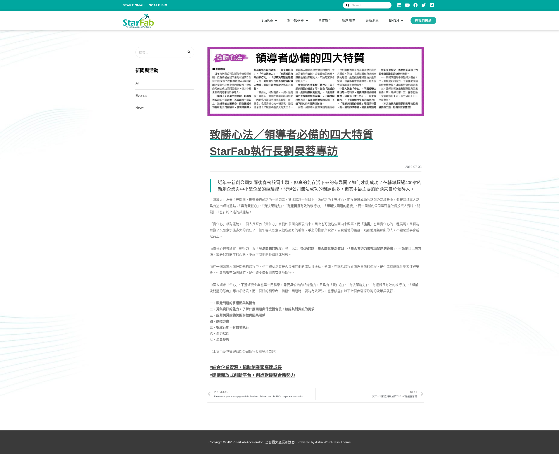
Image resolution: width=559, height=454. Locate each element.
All (137, 83)
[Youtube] (407, 5)
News (140, 108)
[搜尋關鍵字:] (164, 52)
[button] (423, 20)
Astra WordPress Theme (333, 442)
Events (141, 96)
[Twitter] (423, 5)
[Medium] (431, 5)
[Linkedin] (399, 5)
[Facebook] (415, 5)
